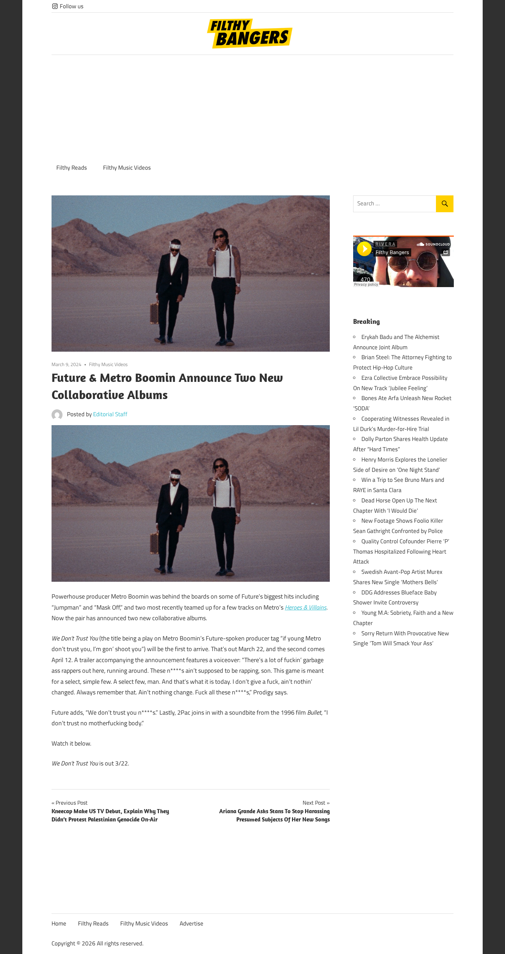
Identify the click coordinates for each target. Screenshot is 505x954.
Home (59, 923)
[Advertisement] (252, 106)
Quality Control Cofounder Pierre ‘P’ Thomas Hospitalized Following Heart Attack (401, 551)
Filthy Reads (71, 167)
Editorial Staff (110, 414)
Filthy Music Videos (127, 167)
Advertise (191, 923)
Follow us (70, 6)
